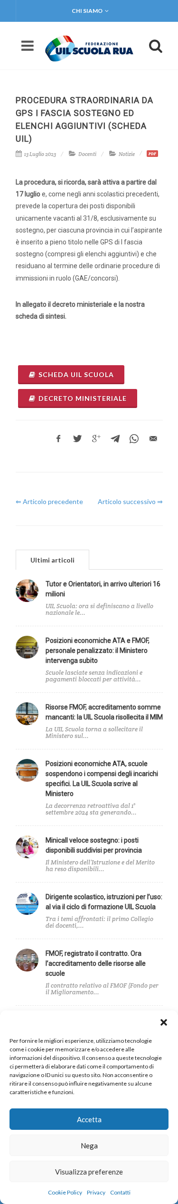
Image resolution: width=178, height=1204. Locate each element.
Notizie (127, 154)
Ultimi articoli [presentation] (52, 560)
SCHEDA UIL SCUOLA (76, 374)
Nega (89, 1145)
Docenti (87, 154)
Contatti (120, 1192)
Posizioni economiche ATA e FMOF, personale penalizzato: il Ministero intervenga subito (98, 650)
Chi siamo (87, 10)
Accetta (89, 1119)
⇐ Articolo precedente (49, 501)
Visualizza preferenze (89, 1171)
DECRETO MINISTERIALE (82, 398)
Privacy (96, 1192)
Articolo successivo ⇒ (130, 501)
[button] (164, 1022)
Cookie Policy (65, 1192)
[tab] (52, 559)
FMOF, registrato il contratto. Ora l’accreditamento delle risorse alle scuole (96, 963)
